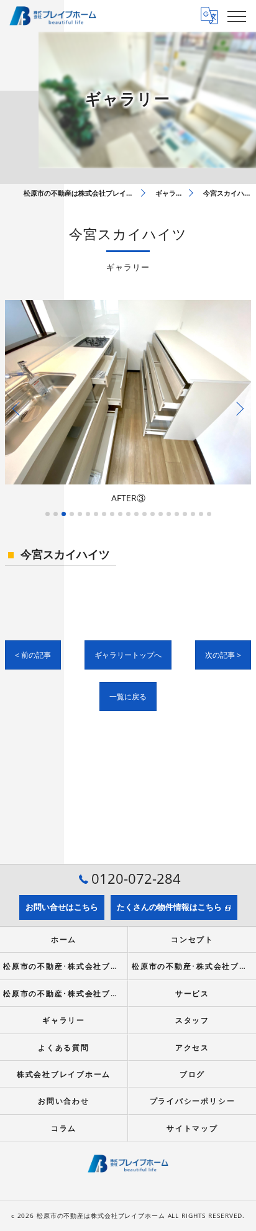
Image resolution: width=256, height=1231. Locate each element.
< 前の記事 (33, 655)
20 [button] (201, 514)
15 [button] (160, 514)
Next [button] (238, 408)
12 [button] (136, 514)
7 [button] (96, 514)
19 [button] (193, 514)
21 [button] (209, 514)
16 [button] (169, 514)
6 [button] (88, 514)
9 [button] (112, 514)
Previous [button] (17, 408)
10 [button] (120, 514)
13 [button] (144, 514)
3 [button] (64, 514)
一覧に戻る (128, 696)
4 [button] (72, 514)
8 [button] (104, 514)
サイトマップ (192, 1128)
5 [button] (80, 514)
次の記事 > (223, 655)
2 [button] (55, 514)
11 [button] (128, 514)
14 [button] (152, 514)
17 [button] (177, 514)
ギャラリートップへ (128, 655)
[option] (128, 403)
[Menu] (236, 15)
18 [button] (185, 514)
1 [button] (47, 514)
